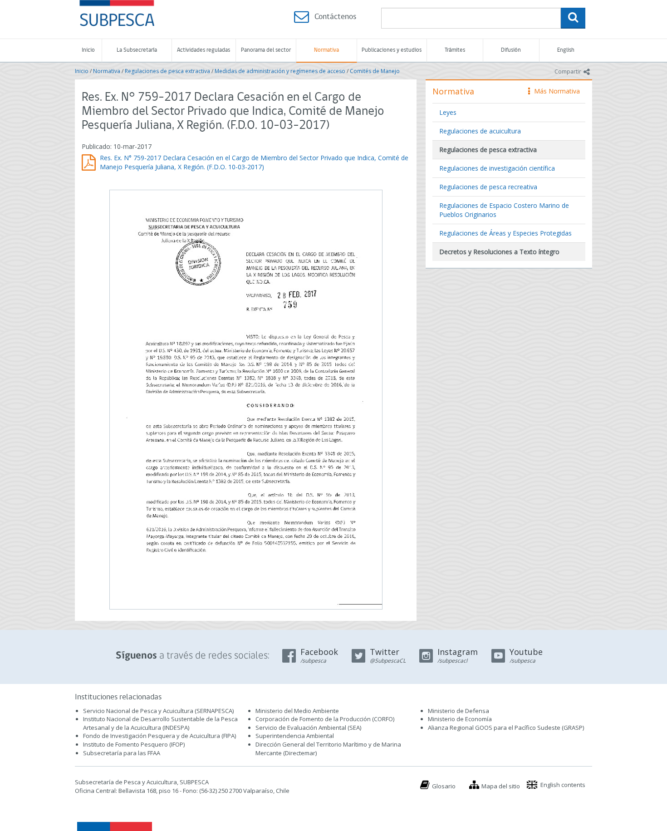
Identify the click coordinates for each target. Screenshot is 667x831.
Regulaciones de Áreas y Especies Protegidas (505, 233)
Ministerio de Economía (460, 719)
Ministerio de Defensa (458, 711)
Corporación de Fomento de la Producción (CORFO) (324, 719)
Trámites (455, 50)
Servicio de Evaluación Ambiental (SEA (307, 727)
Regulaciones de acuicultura (480, 131)
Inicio (88, 50)
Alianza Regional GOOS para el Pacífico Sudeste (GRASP (505, 727)
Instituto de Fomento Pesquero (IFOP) (134, 744)
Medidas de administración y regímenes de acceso (280, 71)
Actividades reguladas (203, 50)
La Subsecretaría (137, 50)
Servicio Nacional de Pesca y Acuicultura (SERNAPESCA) (158, 711)
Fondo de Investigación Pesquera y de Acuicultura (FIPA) (159, 736)
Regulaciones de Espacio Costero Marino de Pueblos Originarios (504, 210)
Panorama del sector (266, 50)
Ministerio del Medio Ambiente (297, 711)
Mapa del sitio (500, 786)
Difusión (511, 50)
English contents (562, 785)
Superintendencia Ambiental (294, 736)
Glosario (444, 786)
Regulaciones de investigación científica (497, 168)
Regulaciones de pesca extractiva (167, 71)
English (565, 50)
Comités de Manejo (375, 71)
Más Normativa (555, 91)
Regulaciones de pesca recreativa (488, 186)
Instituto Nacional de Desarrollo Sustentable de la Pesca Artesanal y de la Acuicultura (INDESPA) (160, 723)
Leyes (447, 112)
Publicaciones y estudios (392, 50)
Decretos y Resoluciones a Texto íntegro (499, 251)
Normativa (326, 50)
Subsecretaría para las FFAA (121, 753)
